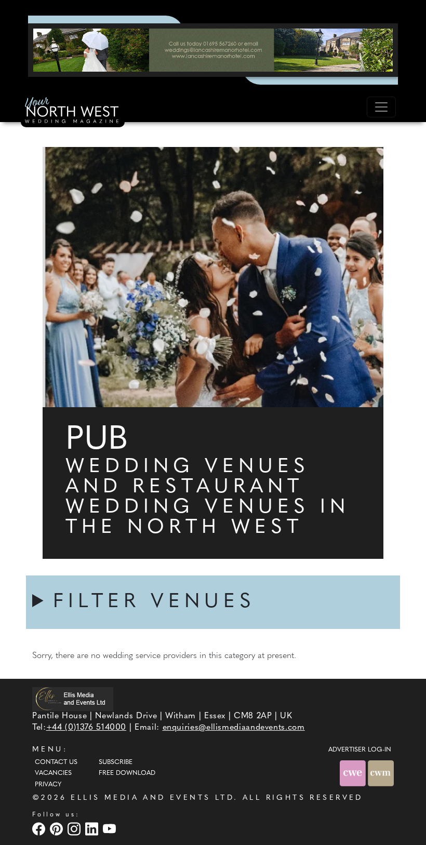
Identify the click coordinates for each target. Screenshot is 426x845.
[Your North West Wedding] (73, 111)
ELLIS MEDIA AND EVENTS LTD (152, 798)
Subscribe (115, 762)
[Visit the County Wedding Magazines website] (381, 773)
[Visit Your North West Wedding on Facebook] (40, 829)
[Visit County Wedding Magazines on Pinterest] (57, 829)
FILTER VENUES (154, 602)
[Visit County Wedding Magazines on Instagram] (75, 829)
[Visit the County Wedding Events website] (354, 773)
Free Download (127, 773)
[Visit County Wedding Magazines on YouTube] (110, 829)
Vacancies (53, 773)
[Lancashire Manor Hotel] (213, 50)
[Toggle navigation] (381, 107)
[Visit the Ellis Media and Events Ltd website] (72, 699)
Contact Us (56, 762)
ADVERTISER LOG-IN (359, 750)
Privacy (48, 785)
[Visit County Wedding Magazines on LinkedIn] (93, 829)
